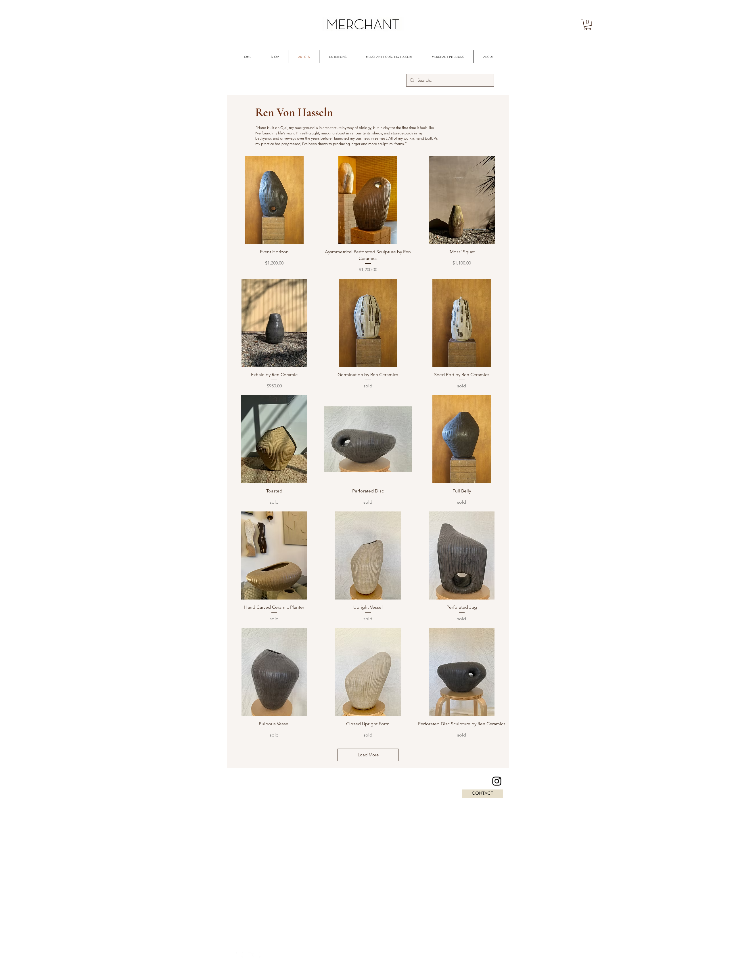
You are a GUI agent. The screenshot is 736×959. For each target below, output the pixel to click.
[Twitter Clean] (251, 955)
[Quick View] (274, 200)
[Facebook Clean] (239, 955)
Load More (368, 755)
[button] (587, 25)
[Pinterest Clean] (262, 955)
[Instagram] (497, 781)
